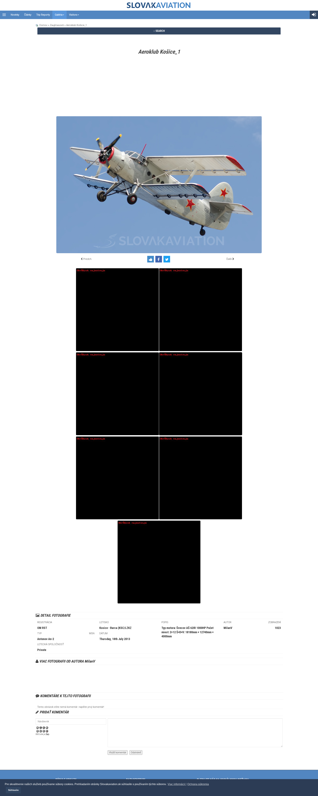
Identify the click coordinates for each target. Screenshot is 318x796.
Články (27, 14)
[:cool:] (40, 727)
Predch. (87, 258)
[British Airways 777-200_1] (117, 477)
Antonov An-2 (45, 639)
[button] (5, 790)
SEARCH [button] (160, 30)
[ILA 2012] (200, 477)
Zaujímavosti (57, 25)
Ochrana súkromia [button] (198, 784)
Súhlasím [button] (13, 790)
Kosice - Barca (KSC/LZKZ (115, 628)
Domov (43, 25)
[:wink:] (47, 727)
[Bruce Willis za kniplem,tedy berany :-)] (159, 562)
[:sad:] (44, 730)
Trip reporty (43, 14)
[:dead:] (47, 730)
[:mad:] (40, 730)
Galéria (58, 14)
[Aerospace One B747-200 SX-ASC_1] (117, 309)
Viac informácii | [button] (177, 784)
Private (41, 650)
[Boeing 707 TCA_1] (117, 393)
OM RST (42, 628)
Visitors (73, 14)
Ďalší (229, 258)
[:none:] (37, 730)
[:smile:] (37, 727)
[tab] (159, 30)
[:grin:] (44, 727)
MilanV (228, 628)
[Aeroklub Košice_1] (200, 393)
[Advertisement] (159, 86)
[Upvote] (151, 259)
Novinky (15, 14)
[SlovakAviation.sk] (159, 5)
